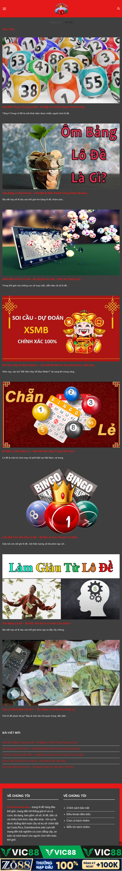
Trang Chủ (55, 22)
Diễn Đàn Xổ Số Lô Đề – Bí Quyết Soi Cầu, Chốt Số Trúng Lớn (41, 279)
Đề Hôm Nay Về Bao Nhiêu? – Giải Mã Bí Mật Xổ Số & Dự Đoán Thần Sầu (48, 365)
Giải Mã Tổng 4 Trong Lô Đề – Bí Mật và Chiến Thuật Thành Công (43, 107)
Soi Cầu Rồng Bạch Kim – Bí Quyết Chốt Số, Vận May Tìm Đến (38, 767)
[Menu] (4, 9)
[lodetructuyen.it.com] (61, 8)
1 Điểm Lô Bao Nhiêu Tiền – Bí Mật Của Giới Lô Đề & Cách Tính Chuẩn (43, 754)
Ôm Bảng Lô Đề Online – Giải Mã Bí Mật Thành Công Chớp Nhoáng (44, 193)
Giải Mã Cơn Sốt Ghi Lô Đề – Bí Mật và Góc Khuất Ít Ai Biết (39, 537)
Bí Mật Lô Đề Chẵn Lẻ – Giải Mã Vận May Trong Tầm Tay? (38, 451)
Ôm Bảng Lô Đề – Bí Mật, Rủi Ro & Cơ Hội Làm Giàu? (36, 623)
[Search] (118, 9)
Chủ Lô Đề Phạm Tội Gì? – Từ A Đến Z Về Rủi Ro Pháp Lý (38, 709)
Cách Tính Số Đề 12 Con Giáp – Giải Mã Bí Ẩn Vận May (34, 761)
